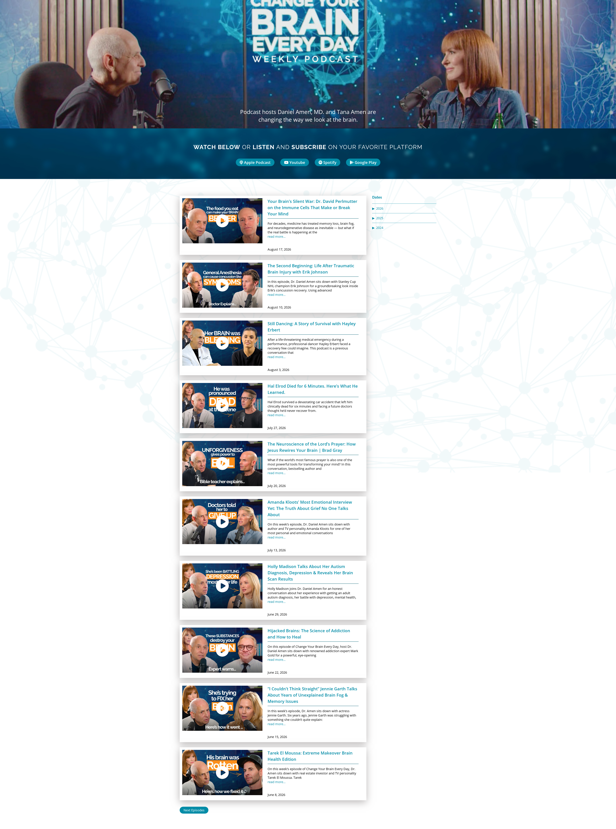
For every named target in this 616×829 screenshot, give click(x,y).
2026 (379, 208)
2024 (379, 228)
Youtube (296, 162)
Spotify (329, 162)
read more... (277, 236)
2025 (379, 218)
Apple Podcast (257, 162)
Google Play (365, 162)
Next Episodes (194, 810)
